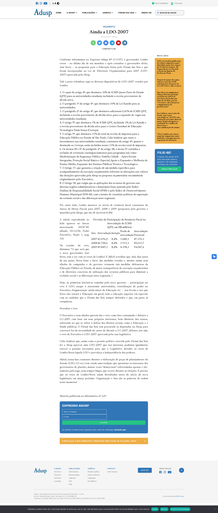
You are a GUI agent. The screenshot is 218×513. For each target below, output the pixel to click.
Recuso (164, 509)
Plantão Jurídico (94, 472)
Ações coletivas (94, 475)
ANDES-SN (146, 13)
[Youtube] (45, 3)
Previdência (92, 481)
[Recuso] (215, 509)
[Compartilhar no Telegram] (112, 42)
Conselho (57, 481)
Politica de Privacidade (180, 509)
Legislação (92, 478)
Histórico (57, 472)
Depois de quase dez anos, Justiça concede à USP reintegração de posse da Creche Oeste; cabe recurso (169, 83)
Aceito (155, 509)
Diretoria (57, 478)
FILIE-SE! (178, 3)
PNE (70, 485)
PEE (70, 481)
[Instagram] (41, 3)
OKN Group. (180, 496)
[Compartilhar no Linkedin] (124, 42)
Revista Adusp (74, 475)
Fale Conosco (112, 472)
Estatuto (57, 475)
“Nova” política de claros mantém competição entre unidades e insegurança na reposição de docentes (168, 137)
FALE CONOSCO (161, 3)
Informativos (73, 472)
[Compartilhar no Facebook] (105, 42)
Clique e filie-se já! (169, 169)
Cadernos (72, 478)
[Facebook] (37, 3)
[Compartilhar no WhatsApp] (93, 42)
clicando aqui (120, 430)
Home (58, 13)
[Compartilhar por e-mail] (118, 42)
